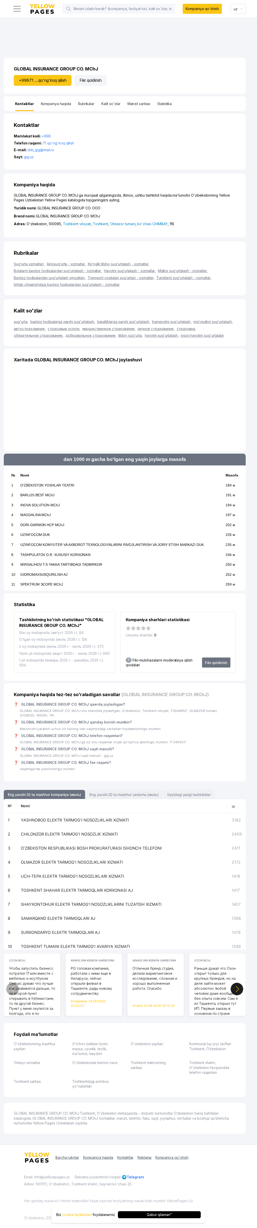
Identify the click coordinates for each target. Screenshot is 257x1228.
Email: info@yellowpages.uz (47, 1177)
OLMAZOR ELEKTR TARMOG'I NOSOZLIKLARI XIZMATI (72, 862)
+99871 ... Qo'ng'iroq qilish (43, 80)
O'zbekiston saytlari (147, 1044)
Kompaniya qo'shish (202, 9)
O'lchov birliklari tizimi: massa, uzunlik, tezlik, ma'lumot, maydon (90, 1049)
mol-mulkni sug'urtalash (213, 321)
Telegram (135, 1177)
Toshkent (100, 224)
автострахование (30, 328)
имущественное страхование (109, 328)
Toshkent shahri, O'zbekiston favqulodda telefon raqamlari (209, 1067)
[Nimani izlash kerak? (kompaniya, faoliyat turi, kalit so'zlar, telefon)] (68, 8)
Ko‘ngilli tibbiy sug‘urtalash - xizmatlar (118, 264)
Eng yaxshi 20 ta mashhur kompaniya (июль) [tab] (44, 794)
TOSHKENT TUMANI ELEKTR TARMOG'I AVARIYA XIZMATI (75, 946)
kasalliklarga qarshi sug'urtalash (123, 321)
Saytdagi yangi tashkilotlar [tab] (189, 794)
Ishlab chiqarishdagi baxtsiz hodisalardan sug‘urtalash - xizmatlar (67, 284)
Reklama (145, 1157)
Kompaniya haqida (98, 1157)
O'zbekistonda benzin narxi (94, 1062)
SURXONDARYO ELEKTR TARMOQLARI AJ (60, 932)
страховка (186, 328)
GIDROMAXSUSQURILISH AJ (44, 574)
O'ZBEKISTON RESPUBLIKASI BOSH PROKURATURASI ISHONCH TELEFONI (91, 848)
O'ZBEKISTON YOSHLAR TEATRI (47, 485)
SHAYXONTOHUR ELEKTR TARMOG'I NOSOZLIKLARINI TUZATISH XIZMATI (91, 904)
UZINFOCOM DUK (35, 535)
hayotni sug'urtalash (162, 335)
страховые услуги (64, 328)
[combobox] (238, 9)
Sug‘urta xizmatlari (29, 264)
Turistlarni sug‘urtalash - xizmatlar (183, 278)
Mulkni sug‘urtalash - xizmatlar (183, 271)
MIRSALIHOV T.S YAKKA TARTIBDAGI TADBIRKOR (61, 564)
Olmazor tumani (122, 224)
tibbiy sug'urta (130, 335)
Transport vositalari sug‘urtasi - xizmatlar (121, 278)
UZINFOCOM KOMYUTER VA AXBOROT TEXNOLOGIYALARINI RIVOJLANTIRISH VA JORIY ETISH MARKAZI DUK (112, 545)
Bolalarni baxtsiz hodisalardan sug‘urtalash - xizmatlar (58, 271)
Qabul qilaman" (159, 1214)
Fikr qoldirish (91, 80)
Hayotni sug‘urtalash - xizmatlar (130, 271)
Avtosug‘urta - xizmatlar (66, 264)
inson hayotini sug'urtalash (202, 335)
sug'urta (21, 321)
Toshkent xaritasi (27, 1081)
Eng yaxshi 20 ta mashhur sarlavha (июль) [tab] (124, 794)
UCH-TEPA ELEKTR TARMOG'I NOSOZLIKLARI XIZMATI (72, 876)
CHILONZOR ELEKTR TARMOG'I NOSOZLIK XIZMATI (69, 834)
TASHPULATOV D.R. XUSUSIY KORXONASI (55, 555)
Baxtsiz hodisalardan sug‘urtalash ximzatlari (50, 278)
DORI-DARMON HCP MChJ (42, 525)
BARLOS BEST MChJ (37, 495)
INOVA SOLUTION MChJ (40, 505)
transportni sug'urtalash (171, 321)
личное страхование (156, 328)
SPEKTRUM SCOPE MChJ (41, 584)
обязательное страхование (38, 335)
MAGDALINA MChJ (35, 515)
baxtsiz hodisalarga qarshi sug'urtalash (62, 321)
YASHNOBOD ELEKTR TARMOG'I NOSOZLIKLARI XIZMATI (75, 820)
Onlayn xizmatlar (27, 1062)
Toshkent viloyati (77, 224)
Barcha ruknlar (67, 1157)
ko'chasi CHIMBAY (152, 224)
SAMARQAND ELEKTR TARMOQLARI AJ (58, 918)
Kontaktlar (125, 1157)
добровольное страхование (91, 335)
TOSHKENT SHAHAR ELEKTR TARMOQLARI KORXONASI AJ (77, 890)
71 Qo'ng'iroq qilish (58, 143)
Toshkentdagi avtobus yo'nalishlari (90, 1084)
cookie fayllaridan (77, 1214)
